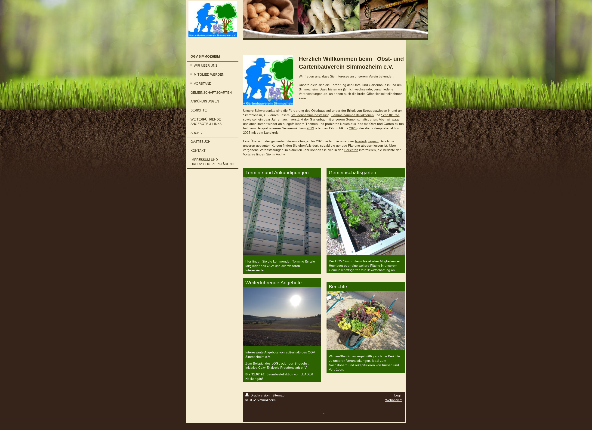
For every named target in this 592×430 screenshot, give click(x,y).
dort (315, 145)
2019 (310, 128)
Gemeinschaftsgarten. (362, 119)
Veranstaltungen (311, 94)
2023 (353, 128)
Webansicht (393, 400)
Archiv (280, 154)
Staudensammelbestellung (310, 115)
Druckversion (260, 395)
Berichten (351, 150)
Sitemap (278, 395)
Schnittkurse (390, 115)
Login (398, 395)
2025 (246, 132)
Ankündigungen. (367, 141)
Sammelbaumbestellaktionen (352, 115)
